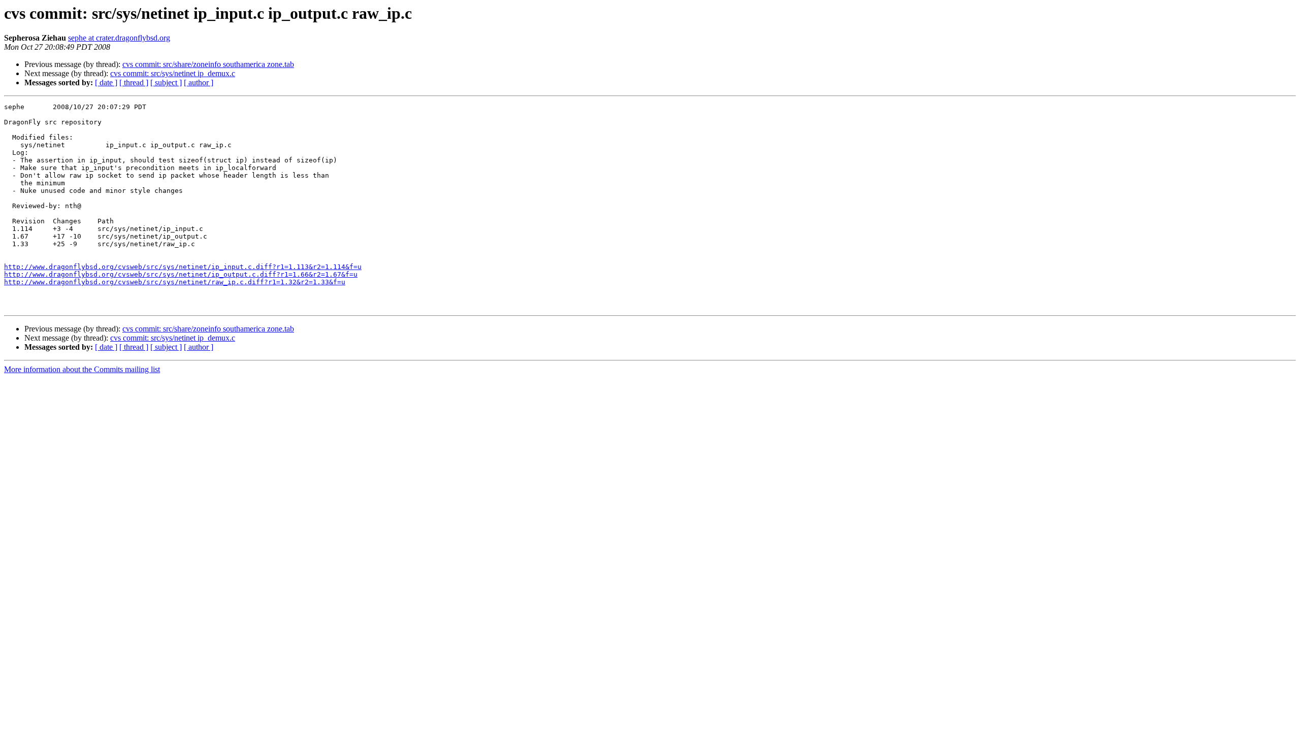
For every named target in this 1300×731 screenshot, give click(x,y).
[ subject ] (166, 82)
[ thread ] (133, 82)
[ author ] (198, 82)
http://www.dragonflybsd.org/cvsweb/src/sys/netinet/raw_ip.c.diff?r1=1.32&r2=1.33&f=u (174, 282)
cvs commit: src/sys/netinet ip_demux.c (172, 73)
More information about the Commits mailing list (82, 369)
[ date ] (106, 82)
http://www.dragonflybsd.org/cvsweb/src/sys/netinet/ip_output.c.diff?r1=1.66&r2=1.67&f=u (181, 274)
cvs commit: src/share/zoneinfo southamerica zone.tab (208, 64)
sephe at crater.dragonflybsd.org (119, 38)
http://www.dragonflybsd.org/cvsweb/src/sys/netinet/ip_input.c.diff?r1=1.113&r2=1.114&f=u (183, 267)
